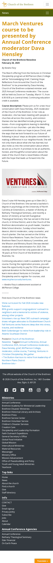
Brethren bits (8, 363)
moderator (7, 351)
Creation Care (8, 427)
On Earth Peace (9, 543)
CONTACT (7, 502)
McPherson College (31, 348)
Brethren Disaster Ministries (16, 408)
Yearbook (6, 467)
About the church (10, 483)
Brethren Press (9, 415)
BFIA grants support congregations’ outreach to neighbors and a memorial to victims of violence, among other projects (25, 312)
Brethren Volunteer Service (15, 421)
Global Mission (9, 442)
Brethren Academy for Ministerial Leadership (23, 405)
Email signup (8, 508)
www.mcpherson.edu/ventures (16, 279)
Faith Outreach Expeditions (15, 433)
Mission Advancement (12, 458)
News (4, 480)
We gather (29, 354)
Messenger (7, 451)
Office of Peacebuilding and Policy (18, 461)
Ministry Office (9, 454)
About (5, 521)
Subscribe (6, 514)
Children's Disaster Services (15, 424)
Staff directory (9, 492)
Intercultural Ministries (13, 445)
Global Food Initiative (12, 439)
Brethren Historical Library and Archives (21, 411)
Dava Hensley (8, 348)
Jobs (4, 518)
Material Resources (11, 448)
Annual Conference (29, 342)
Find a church (8, 486)
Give (4, 489)
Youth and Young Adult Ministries (18, 464)
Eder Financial (8, 540)
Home (5, 477)
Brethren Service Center (13, 418)
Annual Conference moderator (34, 345)
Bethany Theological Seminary (16, 537)
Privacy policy (8, 511)
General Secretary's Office (14, 436)
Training (32, 351)
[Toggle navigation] (47, 4)
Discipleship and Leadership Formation (20, 430)
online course (19, 351)
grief (18, 348)
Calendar (6, 524)
